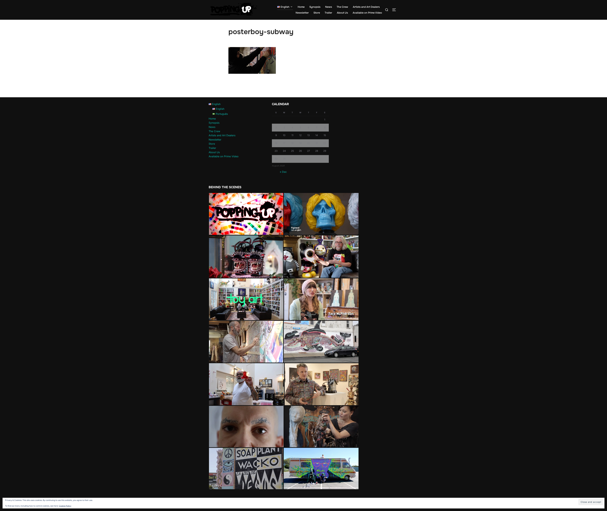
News (328, 7)
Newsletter (302, 12)
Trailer (328, 12)
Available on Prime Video (367, 12)
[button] (246, 214)
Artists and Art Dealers (366, 7)
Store (316, 12)
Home (301, 7)
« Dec (283, 171)
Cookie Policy (65, 506)
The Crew (342, 7)
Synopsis (314, 7)
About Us (342, 12)
